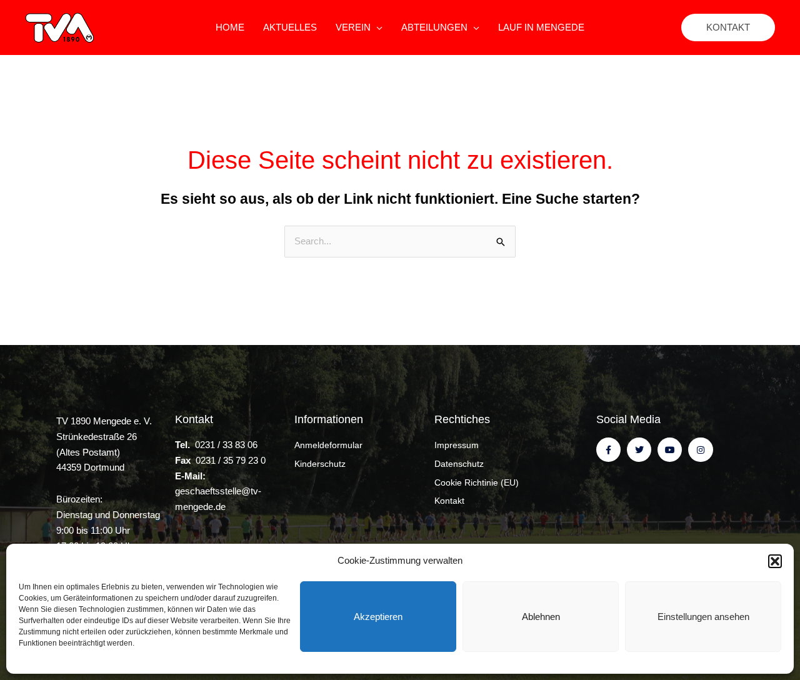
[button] (775, 561)
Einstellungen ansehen (703, 616)
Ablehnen (541, 616)
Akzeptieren (378, 616)
